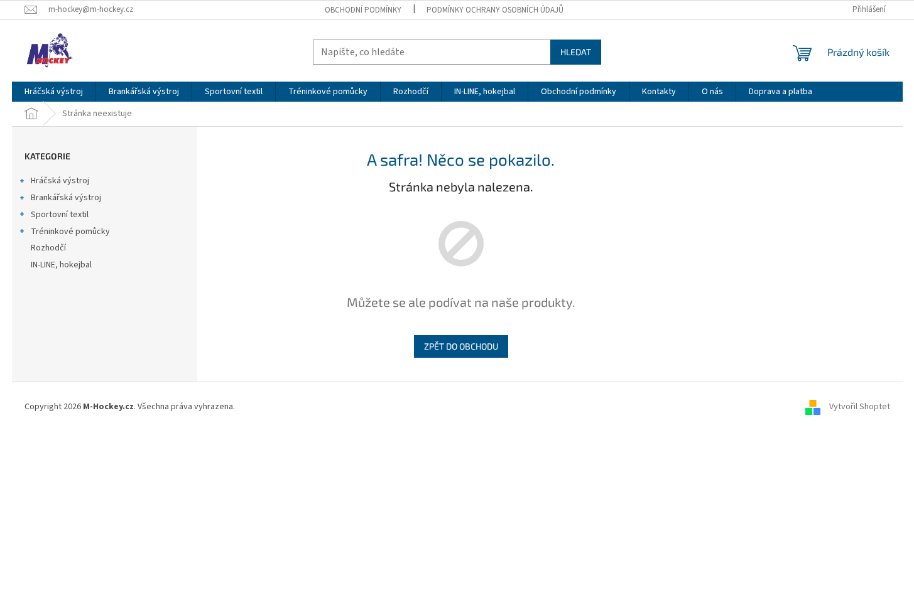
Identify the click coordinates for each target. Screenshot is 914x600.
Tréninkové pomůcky (70, 231)
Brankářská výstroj (66, 197)
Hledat (575, 51)
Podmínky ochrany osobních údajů (495, 10)
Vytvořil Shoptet (859, 406)
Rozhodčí (48, 248)
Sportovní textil (60, 214)
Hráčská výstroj (60, 180)
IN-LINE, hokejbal (61, 265)
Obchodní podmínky (363, 10)
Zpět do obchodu (461, 346)
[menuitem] (53, 92)
